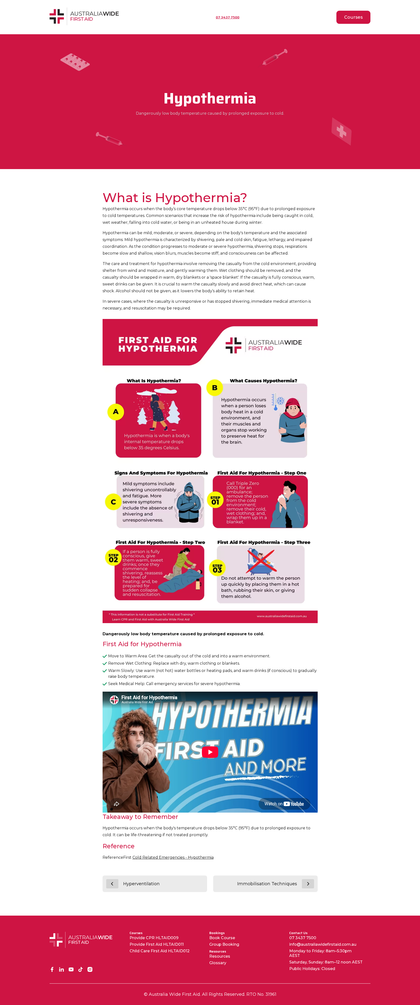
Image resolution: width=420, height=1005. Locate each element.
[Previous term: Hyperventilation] (112, 883)
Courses (353, 17)
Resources (219, 956)
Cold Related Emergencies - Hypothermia (173, 857)
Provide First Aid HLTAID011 (157, 944)
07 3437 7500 (302, 938)
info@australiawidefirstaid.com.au (322, 944)
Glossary (217, 963)
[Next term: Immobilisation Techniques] (308, 883)
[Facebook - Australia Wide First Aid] (52, 970)
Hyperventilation (141, 883)
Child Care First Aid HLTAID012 (160, 951)
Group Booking (224, 944)
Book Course (222, 938)
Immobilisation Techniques (267, 883)
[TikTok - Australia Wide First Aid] (80, 970)
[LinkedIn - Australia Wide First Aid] (61, 970)
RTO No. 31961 (261, 994)
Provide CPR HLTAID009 (154, 938)
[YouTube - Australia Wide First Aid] (71, 970)
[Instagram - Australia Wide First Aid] (90, 970)
